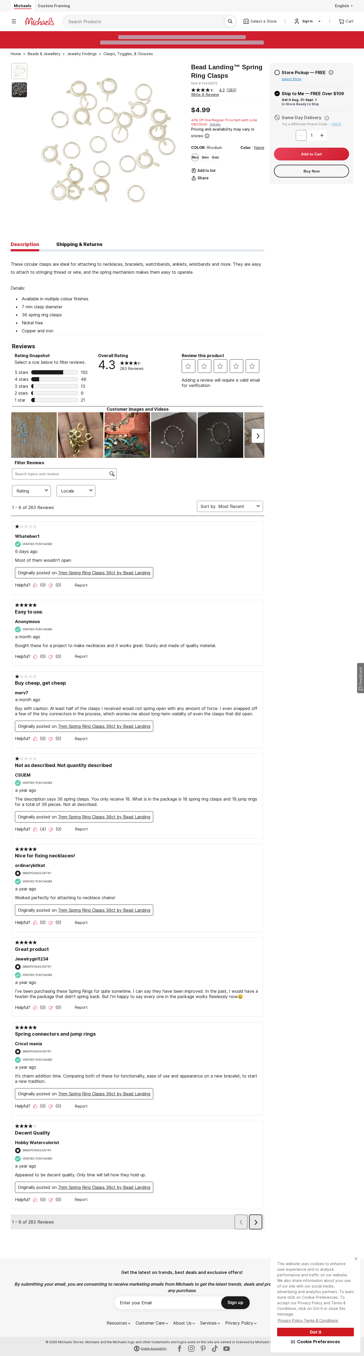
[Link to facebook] (179, 1348)
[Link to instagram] (191, 1348)
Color (245, 147)
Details (215, 124)
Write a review (205, 94)
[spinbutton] (311, 135)
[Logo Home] (39, 21)
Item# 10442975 (204, 83)
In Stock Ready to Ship (300, 104)
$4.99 (200, 110)
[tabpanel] (137, 293)
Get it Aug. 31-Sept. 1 (299, 100)
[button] (315, 1341)
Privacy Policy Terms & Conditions (308, 1320)
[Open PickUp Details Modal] (331, 72)
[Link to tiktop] (215, 1348)
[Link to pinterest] (203, 1348)
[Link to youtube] (226, 1348)
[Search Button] (230, 21)
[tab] (25, 244)
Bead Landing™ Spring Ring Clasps (226, 71)
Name (259, 147)
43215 (336, 124)
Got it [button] (315, 1332)
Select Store (291, 79)
